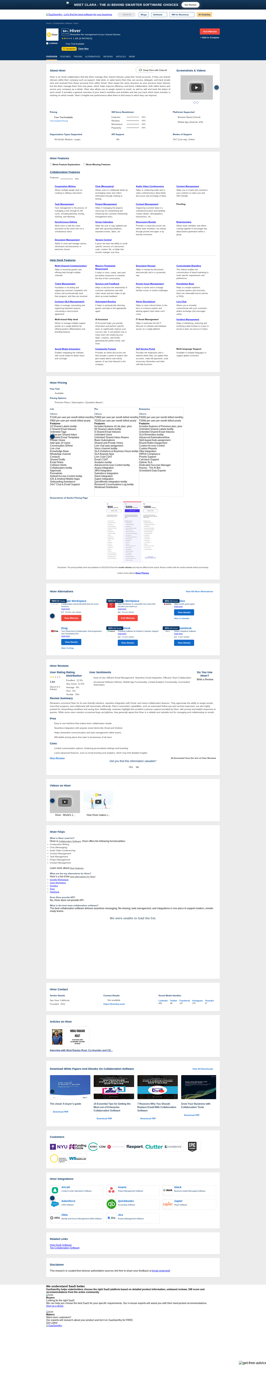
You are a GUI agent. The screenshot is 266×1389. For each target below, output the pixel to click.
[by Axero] (201, 1087)
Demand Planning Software (137, 1340)
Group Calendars (104, 222)
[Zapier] (168, 1204)
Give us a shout (55, 1306)
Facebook (184, 1000)
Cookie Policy (75, 1345)
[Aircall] (55, 1190)
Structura (87, 1345)
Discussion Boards (146, 222)
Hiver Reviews (57, 758)
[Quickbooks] (111, 1204)
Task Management (64, 204)
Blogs (144, 14)
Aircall (65, 1187)
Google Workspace (73, 601)
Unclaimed (69, 49)
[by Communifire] (114, 1087)
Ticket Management (65, 284)
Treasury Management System (139, 1362)
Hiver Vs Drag (67, 648)
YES (131, 767)
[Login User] (216, 14)
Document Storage (145, 266)
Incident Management (187, 319)
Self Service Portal (145, 349)
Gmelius (179, 601)
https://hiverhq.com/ (114, 1004)
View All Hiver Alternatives (199, 591)
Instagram (197, 1000)
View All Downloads (202, 1069)
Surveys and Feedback (107, 284)
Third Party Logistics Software (138, 1343)
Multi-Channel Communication (71, 266)
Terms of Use (75, 1343)
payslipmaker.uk (90, 1348)
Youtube (209, 1000)
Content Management (187, 186)
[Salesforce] (55, 1204)
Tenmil (86, 1343)
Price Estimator (53, 1345)
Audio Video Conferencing (150, 186)
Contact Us (51, 1362)
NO (137, 767)
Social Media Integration (67, 349)
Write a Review (204, 679)
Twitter (173, 1000)
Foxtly (85, 1362)
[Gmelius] (168, 609)
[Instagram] (207, 1343)
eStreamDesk (183, 628)
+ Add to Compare (209, 37)
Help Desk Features (63, 260)
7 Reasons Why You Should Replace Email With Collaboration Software (156, 1107)
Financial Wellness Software (138, 1365)
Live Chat (181, 301)
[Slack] (168, 1190)
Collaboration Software (62, 23)
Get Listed (52, 1323)
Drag (64, 628)
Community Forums (105, 349)
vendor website (125, 567)
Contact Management (147, 204)
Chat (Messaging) (104, 186)
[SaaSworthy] (79, 14)
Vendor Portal (52, 1348)
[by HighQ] (70, 1087)
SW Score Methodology (57, 1356)
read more (65, 609)
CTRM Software (132, 1345)
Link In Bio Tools (132, 1354)
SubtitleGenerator (91, 1359)
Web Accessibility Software (137, 1356)
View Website (71, 618)
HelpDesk (124, 628)
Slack (177, 1187)
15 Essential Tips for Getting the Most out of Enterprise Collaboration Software (112, 1107)
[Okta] (55, 1218)
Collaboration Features (65, 172)
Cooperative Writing (65, 186)
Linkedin (163, 1000)
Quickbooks (126, 1201)
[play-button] (196, 87)
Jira (120, 1214)
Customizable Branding (188, 266)
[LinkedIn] (205, 1343)
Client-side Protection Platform (139, 1351)
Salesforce (68, 1201)
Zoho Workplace (128, 601)
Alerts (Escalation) (145, 301)
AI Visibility (204, 14)
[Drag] (55, 638)
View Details (184, 612)
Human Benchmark (92, 1356)
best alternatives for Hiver (82, 876)
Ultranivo (87, 1351)
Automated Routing (105, 301)
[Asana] (111, 1190)
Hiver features (76, 868)
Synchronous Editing (66, 222)
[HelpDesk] (111, 636)
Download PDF (61, 1111)
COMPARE (53, 43)
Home (48, 23)
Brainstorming (183, 222)
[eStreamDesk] (168, 636)
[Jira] (111, 1218)
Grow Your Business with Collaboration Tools (195, 1105)
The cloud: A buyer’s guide (65, 1104)
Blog (48, 1354)
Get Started (190, 5)
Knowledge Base (185, 284)
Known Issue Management (150, 284)
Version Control (103, 240)
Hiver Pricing (142, 573)
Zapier (178, 1201)
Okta (64, 1214)
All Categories (53, 1343)
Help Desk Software (61, 1245)
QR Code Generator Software (138, 1348)
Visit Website (210, 31)
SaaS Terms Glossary (56, 1359)
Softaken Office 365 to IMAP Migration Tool (103, 1365)
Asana (122, 1187)
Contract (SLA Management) (69, 301)
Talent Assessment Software (138, 1359)
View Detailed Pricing (59, 121)
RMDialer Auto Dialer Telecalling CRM (101, 1354)
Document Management (67, 240)
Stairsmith (87, 1340)
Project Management (106, 204)
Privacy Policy (76, 1340)
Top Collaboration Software (65, 1248)
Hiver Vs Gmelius (181, 618)
